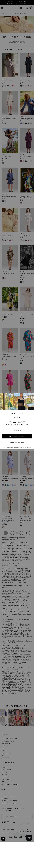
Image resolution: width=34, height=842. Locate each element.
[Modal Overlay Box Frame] (17, 421)
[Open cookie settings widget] (3, 839)
